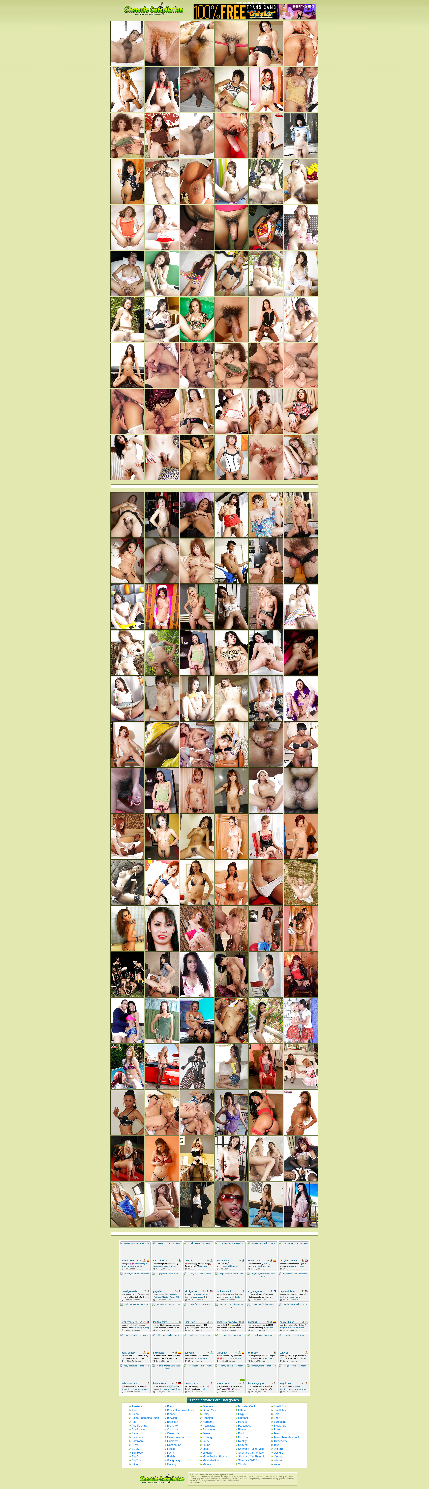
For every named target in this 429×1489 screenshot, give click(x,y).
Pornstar (243, 1437)
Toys (277, 1445)
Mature (207, 1464)
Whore (278, 1460)
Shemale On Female (251, 1452)
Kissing (207, 1437)
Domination (174, 1445)
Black (170, 1406)
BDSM (136, 1448)
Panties (243, 1421)
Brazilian (172, 1421)
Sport (277, 1418)
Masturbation (211, 1460)
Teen (277, 1433)
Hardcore (208, 1421)
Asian (135, 1414)
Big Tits (136, 1460)
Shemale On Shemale (251, 1456)
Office (242, 1410)
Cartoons (172, 1429)
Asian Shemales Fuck (145, 1418)
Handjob (208, 1418)
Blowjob (172, 1418)
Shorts (242, 1464)
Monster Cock (247, 1406)
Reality (242, 1441)
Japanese (209, 1429)
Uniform (279, 1448)
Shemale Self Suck (250, 1460)
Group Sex (209, 1410)
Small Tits (280, 1410)
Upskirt (278, 1452)
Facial (171, 1452)
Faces (171, 1448)
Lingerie (207, 1452)
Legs (206, 1448)
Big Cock (137, 1456)
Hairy (206, 1414)
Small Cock (281, 1406)
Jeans (206, 1433)
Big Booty (138, 1452)
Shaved (243, 1445)
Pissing (242, 1429)
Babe (135, 1433)
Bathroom (138, 1441)
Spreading (280, 1421)
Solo (276, 1414)
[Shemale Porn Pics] (159, 1484)
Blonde (171, 1414)
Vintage (278, 1456)
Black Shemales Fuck (180, 1410)
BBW (135, 1445)
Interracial (209, 1425)
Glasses (208, 1406)
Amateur (137, 1406)
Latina (206, 1445)
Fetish (171, 1456)
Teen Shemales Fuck (287, 1437)
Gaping (171, 1464)
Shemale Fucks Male (251, 1448)
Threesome (281, 1441)
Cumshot (172, 1441)
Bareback (137, 1437)
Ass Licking (139, 1429)
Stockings (280, 1425)
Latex (206, 1441)
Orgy (241, 1414)
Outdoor (243, 1418)
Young (277, 1464)
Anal (134, 1410)
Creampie (173, 1433)
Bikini (135, 1464)
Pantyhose (244, 1425)
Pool (241, 1433)
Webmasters (195, 1482)
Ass (134, 1421)
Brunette (172, 1425)
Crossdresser (175, 1437)
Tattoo (277, 1429)
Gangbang (173, 1460)
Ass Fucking (139, 1425)
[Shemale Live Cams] (255, 19)
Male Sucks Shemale (216, 1456)
